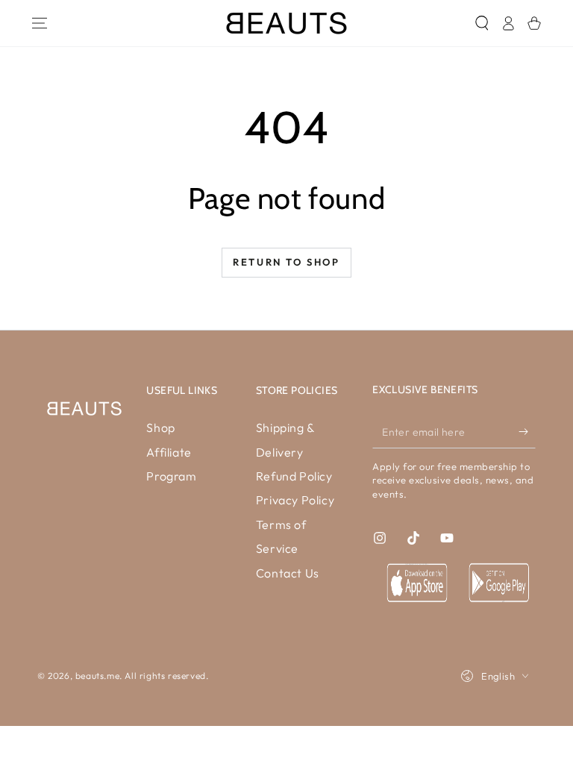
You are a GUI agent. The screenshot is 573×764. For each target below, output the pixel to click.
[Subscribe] (527, 431)
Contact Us (287, 573)
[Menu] (39, 23)
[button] (482, 23)
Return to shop (286, 262)
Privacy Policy (295, 499)
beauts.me (97, 675)
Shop (160, 427)
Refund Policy (294, 476)
